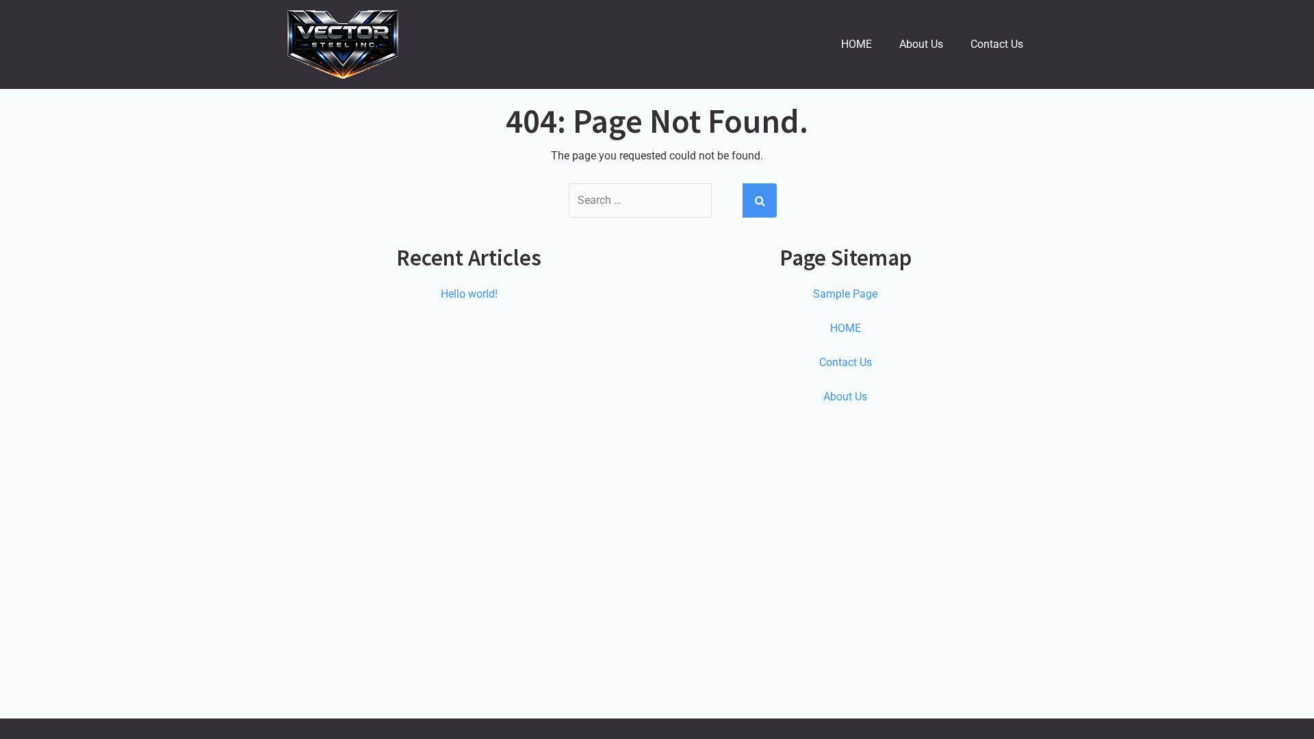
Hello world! (469, 293)
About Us (921, 44)
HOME (856, 44)
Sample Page (845, 293)
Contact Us (996, 44)
